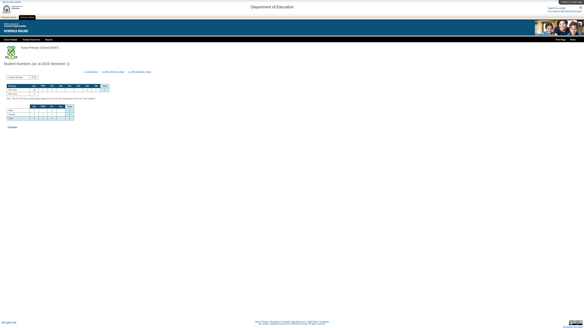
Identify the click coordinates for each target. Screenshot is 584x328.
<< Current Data (91, 72)
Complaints (324, 321)
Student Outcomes (31, 40)
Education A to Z (298, 321)
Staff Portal (313, 321)
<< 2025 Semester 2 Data (112, 72)
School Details (10, 40)
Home (573, 40)
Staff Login (577, 2)
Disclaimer (275, 321)
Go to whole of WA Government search (565, 11)
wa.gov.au (9, 322)
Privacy (265, 321)
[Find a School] (18, 34)
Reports (49, 40)
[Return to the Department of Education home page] (12, 13)
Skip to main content (11, 2)
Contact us (566, 2)
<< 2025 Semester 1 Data (139, 72)
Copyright (285, 321)
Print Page (561, 40)
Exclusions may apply (572, 327)
